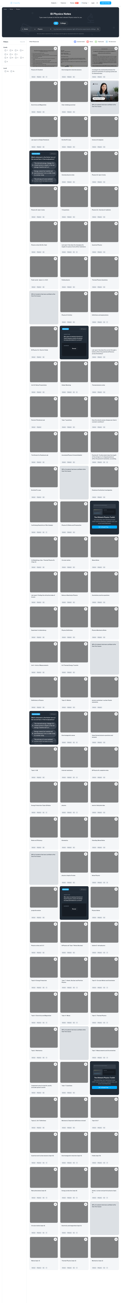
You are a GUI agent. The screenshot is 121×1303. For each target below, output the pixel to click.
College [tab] (63, 23)
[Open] (51, 29)
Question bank (81, 41)
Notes (11, 9)
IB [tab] (56, 23)
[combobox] (28, 29)
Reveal (74, 348)
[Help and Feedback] (97, 3)
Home (5, 9)
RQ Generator (112, 41)
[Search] (98, 29)
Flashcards (101, 41)
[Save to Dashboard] (55, 48)
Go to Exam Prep (103, 527)
